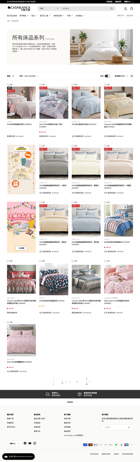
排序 (21, 76)
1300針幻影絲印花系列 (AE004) (84, 124)
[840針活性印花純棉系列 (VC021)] (53, 279)
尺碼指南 (109, 2)
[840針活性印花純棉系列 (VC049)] (118, 220)
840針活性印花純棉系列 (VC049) (117, 242)
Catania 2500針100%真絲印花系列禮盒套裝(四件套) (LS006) (86, 302)
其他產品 (79, 16)
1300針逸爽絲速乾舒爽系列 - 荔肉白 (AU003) (52, 243)
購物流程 (67, 423)
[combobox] (76, 8)
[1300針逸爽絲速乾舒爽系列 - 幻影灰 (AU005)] (53, 164)
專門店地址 (11, 427)
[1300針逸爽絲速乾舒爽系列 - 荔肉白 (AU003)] (53, 220)
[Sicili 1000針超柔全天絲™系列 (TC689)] (53, 103)
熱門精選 (22, 16)
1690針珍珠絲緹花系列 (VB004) (19, 124)
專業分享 (120, 15)
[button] (131, 8)
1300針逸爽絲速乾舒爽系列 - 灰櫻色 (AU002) (117, 186)
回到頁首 (70, 402)
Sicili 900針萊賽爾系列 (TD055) (19, 362)
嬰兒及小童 (44, 16)
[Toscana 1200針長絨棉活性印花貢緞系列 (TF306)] (118, 103)
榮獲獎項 (10, 423)
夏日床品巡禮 (12, 16)
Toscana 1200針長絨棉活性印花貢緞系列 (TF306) (118, 125)
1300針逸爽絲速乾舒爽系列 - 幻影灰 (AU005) (52, 186)
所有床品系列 (15, 21)
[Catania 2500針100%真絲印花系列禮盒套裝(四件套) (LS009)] (21, 279)
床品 (33, 16)
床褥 (68, 16)
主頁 (8, 21)
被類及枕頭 (58, 16)
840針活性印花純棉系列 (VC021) (51, 301)
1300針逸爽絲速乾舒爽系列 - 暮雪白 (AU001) (85, 186)
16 (77, 382)
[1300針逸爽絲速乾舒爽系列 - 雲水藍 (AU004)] (86, 220)
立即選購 (21, 248)
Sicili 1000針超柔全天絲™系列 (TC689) (50, 125)
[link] (52, 382)
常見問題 (67, 427)
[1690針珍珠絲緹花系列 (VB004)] (21, 103)
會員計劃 (129, 15)
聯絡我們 (118, 2)
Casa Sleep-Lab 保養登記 (73, 435)
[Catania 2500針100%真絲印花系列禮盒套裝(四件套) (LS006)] (86, 279)
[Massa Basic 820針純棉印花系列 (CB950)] (118, 279)
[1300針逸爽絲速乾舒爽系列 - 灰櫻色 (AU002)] (118, 164)
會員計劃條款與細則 (127, 454)
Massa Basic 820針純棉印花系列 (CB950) (116, 302)
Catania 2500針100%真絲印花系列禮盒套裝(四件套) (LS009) (21, 302)
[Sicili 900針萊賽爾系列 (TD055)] (21, 340)
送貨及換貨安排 (94, 454)
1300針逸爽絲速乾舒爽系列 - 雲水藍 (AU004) (85, 243)
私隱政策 (116, 454)
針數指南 (37, 427)
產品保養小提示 (39, 419)
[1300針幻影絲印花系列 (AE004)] (86, 103)
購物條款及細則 (106, 454)
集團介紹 (10, 419)
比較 (101, 76)
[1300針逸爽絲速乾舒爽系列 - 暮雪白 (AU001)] (86, 164)
